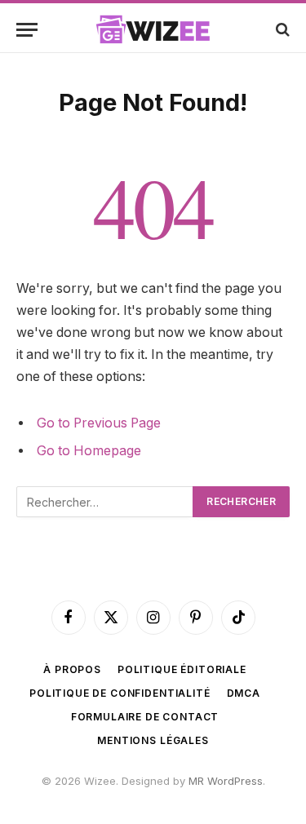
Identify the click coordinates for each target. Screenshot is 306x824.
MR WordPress (225, 780)
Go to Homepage (89, 451)
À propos (72, 669)
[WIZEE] (153, 29)
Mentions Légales (152, 740)
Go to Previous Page (99, 423)
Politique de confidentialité (120, 693)
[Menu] (27, 29)
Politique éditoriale (182, 669)
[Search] (281, 29)
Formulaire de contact (145, 717)
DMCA (243, 693)
